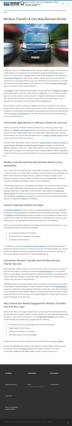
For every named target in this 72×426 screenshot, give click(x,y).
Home (5, 10)
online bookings (60, 286)
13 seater (62, 143)
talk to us (25, 349)
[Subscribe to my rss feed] (67, 422)
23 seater (26, 145)
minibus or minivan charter (53, 135)
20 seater (19, 145)
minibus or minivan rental (19, 113)
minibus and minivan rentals (16, 215)
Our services (20, 196)
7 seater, (42, 143)
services (21, 213)
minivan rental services (59, 83)
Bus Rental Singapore (13, 78)
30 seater (41, 145)
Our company (8, 91)
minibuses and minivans (21, 130)
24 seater (33, 145)
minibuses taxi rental (60, 91)
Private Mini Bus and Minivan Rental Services (32, 10)
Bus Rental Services (13, 10)
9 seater (55, 143)
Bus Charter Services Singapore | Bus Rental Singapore (25, 422)
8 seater (48, 143)
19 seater (12, 145)
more (50, 145)
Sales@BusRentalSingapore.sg (36, 386)
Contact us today (56, 341)
